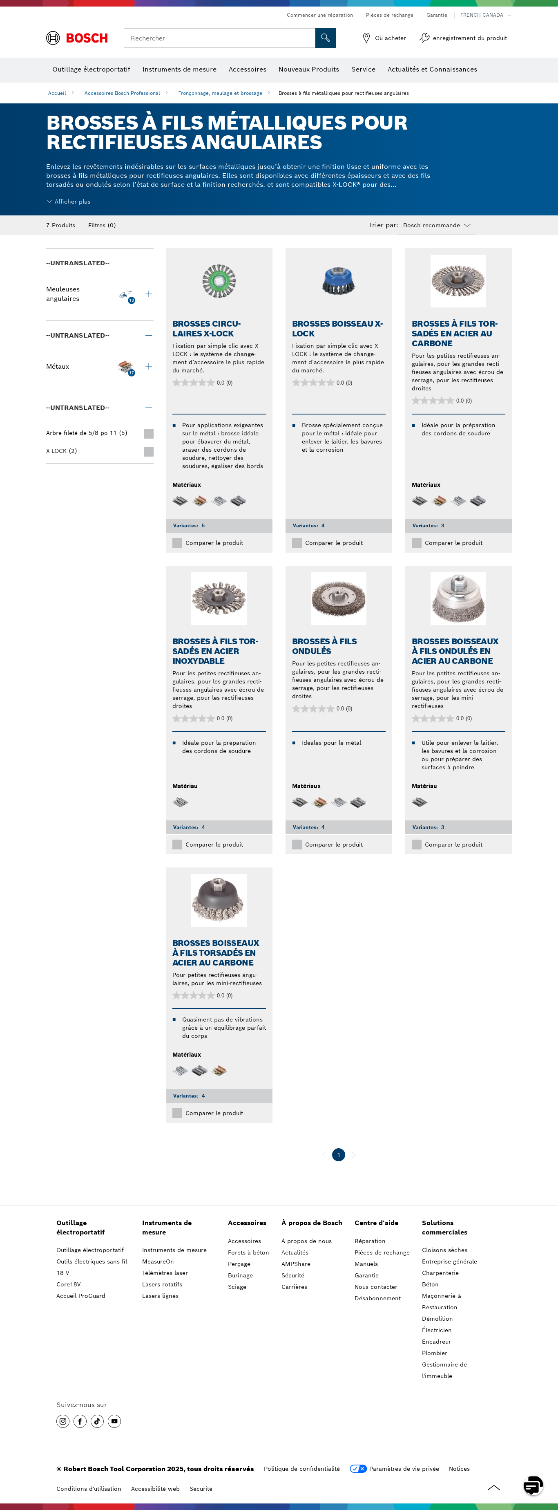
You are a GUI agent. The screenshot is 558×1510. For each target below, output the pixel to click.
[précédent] (323, 1154)
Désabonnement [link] (378, 1298)
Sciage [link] (237, 1286)
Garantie (436, 15)
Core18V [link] (68, 1284)
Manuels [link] (366, 1264)
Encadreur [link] (436, 1341)
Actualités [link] (294, 1252)
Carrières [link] (294, 1286)
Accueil (57, 93)
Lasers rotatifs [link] (162, 1284)
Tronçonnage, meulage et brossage (220, 93)
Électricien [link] (437, 1330)
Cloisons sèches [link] (444, 1250)
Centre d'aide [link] (376, 1223)
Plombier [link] (434, 1353)
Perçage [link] (239, 1264)
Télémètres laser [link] (165, 1273)
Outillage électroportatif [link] (80, 1228)
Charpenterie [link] (440, 1273)
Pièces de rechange (389, 15)
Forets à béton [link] (248, 1252)
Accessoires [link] (247, 1223)
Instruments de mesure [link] (167, 1228)
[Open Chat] (533, 1485)
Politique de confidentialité (302, 1468)
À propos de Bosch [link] (311, 1223)
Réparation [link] (370, 1241)
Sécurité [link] (292, 1275)
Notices (459, 1468)
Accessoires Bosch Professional (122, 93)
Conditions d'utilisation (88, 1488)
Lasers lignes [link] (160, 1295)
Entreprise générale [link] (449, 1261)
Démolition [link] (437, 1318)
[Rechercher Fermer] (308, 38)
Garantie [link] (367, 1275)
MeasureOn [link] (158, 1261)
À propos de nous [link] (306, 1241)
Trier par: (383, 225)
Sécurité (201, 1488)
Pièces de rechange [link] (382, 1252)
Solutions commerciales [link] (444, 1228)
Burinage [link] (240, 1275)
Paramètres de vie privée (404, 1468)
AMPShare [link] (295, 1264)
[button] (62, 1421)
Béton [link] (430, 1284)
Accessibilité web (155, 1488)
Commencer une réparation (320, 15)
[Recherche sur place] (325, 38)
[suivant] (353, 1154)
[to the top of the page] (545, 1462)
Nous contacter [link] (376, 1286)
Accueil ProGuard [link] (80, 1295)
